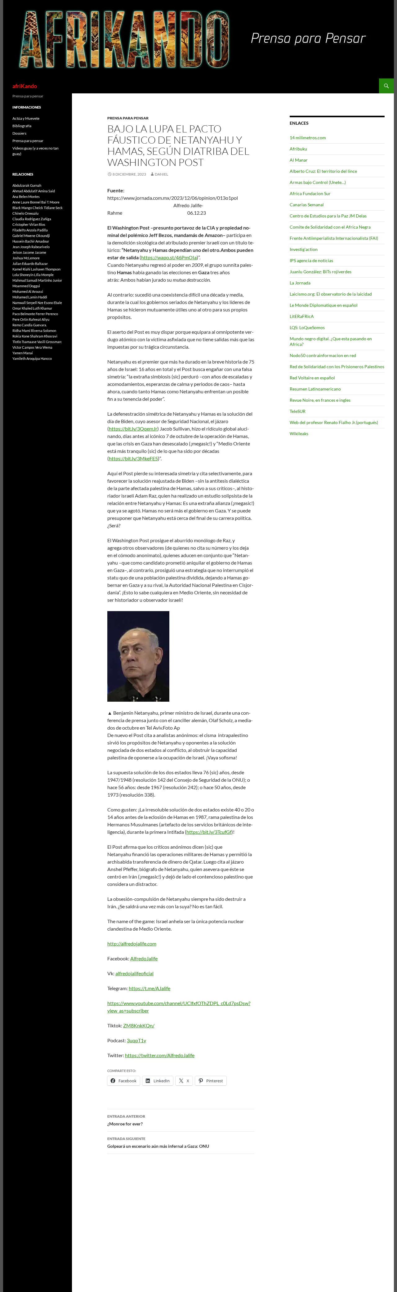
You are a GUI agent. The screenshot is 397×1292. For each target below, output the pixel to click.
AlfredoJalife (144, 958)
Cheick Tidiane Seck (48, 208)
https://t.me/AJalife (149, 988)
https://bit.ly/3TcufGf (208, 832)
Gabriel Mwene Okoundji (31, 236)
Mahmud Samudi (25, 280)
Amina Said (46, 191)
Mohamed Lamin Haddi (29, 297)
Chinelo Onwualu (25, 213)
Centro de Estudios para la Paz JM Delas (328, 215)
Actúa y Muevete (25, 118)
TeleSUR (298, 411)
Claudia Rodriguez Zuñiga (31, 219)
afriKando (24, 86)
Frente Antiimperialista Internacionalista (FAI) (334, 238)
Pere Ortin (20, 319)
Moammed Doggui (26, 286)
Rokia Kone (20, 336)
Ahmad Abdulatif (25, 191)
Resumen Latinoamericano (315, 388)
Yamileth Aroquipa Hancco (32, 358)
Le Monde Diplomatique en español (324, 305)
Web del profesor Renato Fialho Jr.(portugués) (334, 422)
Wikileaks (299, 433)
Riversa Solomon (43, 331)
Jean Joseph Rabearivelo (31, 247)
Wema (47, 347)
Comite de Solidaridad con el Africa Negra (330, 227)
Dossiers (19, 133)
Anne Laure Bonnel (26, 202)
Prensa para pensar (128, 118)
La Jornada (300, 282)
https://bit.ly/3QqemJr (133, 428)
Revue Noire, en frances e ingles (320, 400)
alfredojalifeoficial (134, 973)
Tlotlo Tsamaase (24, 342)
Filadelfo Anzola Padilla (30, 230)
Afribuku (298, 148)
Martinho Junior (50, 280)
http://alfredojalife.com (131, 943)
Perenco (52, 314)
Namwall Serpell (24, 303)
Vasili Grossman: (49, 342)
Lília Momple (44, 275)
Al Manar (299, 160)
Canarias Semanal (307, 204)
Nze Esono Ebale (50, 303)
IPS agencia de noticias (311, 260)
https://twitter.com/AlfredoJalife (159, 1055)
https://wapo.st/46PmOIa (169, 257)
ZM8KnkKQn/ (138, 1025)
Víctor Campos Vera (27, 347)
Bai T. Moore (50, 202)
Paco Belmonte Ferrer (28, 314)
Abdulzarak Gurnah (26, 185)
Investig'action (304, 249)
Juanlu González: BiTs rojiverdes (320, 271)
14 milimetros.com (308, 137)
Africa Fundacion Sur (310, 193)
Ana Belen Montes (26, 196)
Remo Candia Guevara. (29, 325)
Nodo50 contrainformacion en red (323, 355)
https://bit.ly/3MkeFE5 (133, 458)
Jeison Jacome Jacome (29, 252)
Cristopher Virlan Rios (28, 224)
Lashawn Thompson (45, 269)
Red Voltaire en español (312, 377)
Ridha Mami (21, 331)
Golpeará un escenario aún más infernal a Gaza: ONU (158, 1142)
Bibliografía (21, 125)
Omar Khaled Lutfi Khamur (32, 308)
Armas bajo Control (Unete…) (318, 182)
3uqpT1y (136, 1040)
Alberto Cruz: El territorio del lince (323, 171)
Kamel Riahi (21, 269)
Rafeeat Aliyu (39, 319)
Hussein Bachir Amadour (30, 241)
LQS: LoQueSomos (307, 327)
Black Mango (22, 208)
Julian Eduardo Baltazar (30, 264)
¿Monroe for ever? (126, 1120)
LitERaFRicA (302, 316)
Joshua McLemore (26, 258)
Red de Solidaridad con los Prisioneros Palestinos (337, 366)
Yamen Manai (22, 353)
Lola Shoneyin (22, 275)
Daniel (161, 174)
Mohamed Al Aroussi (27, 291)
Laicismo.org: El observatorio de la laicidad (331, 294)
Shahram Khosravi (43, 336)
